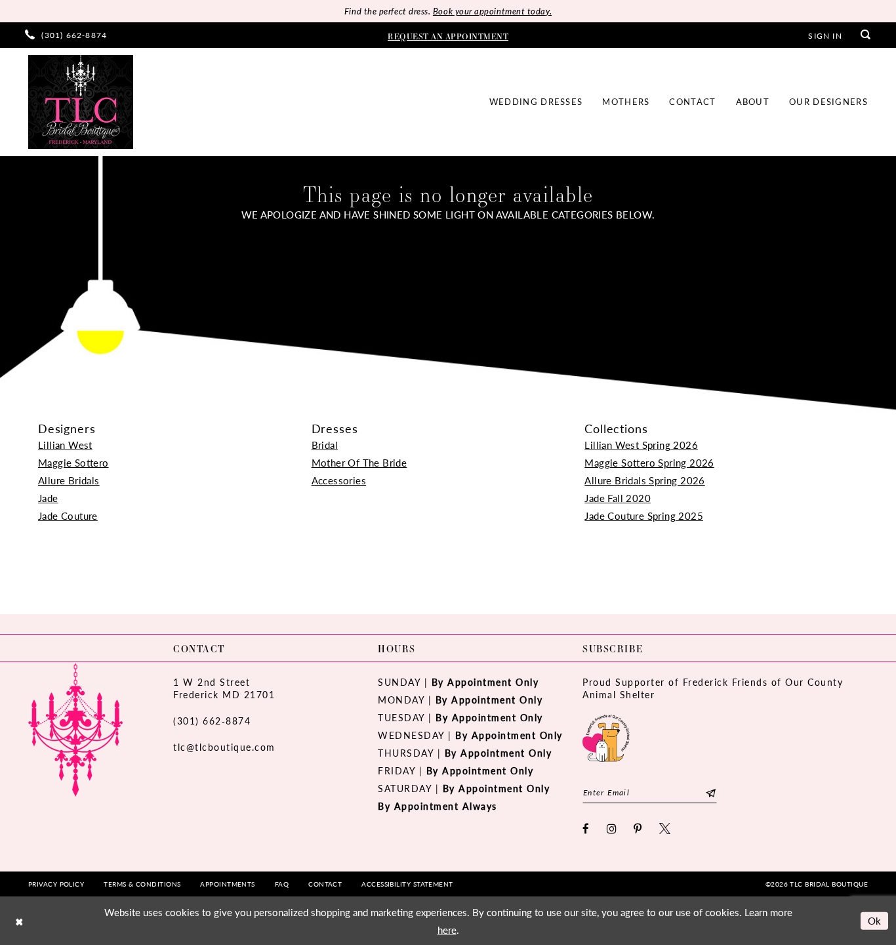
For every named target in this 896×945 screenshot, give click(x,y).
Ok (875, 920)
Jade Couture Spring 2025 (643, 515)
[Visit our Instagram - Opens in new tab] (612, 828)
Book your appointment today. (492, 11)
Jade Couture (68, 515)
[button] (825, 35)
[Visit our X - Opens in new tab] (665, 828)
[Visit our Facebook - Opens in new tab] (586, 828)
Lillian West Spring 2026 (641, 445)
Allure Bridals (69, 480)
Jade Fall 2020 (617, 498)
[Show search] (865, 35)
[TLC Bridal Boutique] (80, 102)
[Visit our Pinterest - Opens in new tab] (638, 828)
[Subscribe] (710, 792)
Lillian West (65, 445)
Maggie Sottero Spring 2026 (649, 462)
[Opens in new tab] (606, 737)
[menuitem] (66, 35)
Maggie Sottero (73, 462)
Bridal (325, 445)
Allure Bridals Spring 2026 (644, 480)
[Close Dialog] (19, 921)
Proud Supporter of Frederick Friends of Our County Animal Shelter (712, 688)
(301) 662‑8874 (212, 720)
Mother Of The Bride (359, 462)
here (447, 929)
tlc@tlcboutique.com (224, 746)
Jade (48, 498)
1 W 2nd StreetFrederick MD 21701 (224, 688)
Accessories (339, 480)
